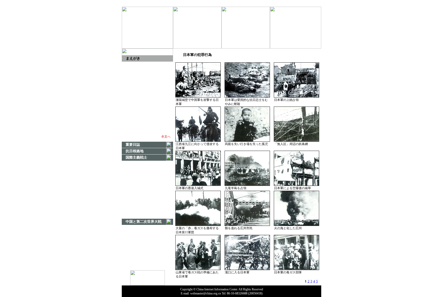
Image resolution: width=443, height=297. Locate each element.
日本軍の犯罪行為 (267, 3)
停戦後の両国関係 (222, 3)
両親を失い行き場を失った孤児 (246, 144)
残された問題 (176, 3)
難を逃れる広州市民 (239, 228)
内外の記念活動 (150, 3)
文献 (245, 3)
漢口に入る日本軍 (237, 272)
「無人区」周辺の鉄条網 (291, 144)
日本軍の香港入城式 (189, 188)
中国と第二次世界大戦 (302, 3)
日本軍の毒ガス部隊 (288, 272)
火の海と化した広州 (288, 228)
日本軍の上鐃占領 (286, 100)
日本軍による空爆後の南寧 (292, 188)
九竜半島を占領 (235, 188)
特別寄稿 (198, 3)
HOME (129, 3)
